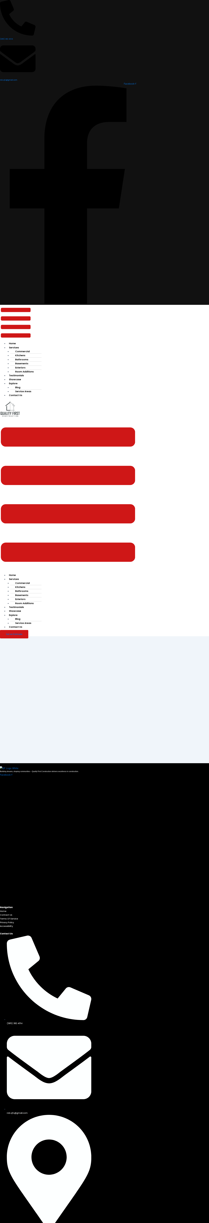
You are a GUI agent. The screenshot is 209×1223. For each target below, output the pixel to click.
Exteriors (20, 367)
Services (14, 579)
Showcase (15, 379)
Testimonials (16, 375)
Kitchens (20, 355)
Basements (21, 363)
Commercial (22, 351)
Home (12, 343)
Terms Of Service (9, 918)
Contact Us (15, 395)
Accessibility (6, 926)
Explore (13, 383)
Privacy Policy (7, 922)
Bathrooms (21, 359)
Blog (17, 387)
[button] (15, 323)
